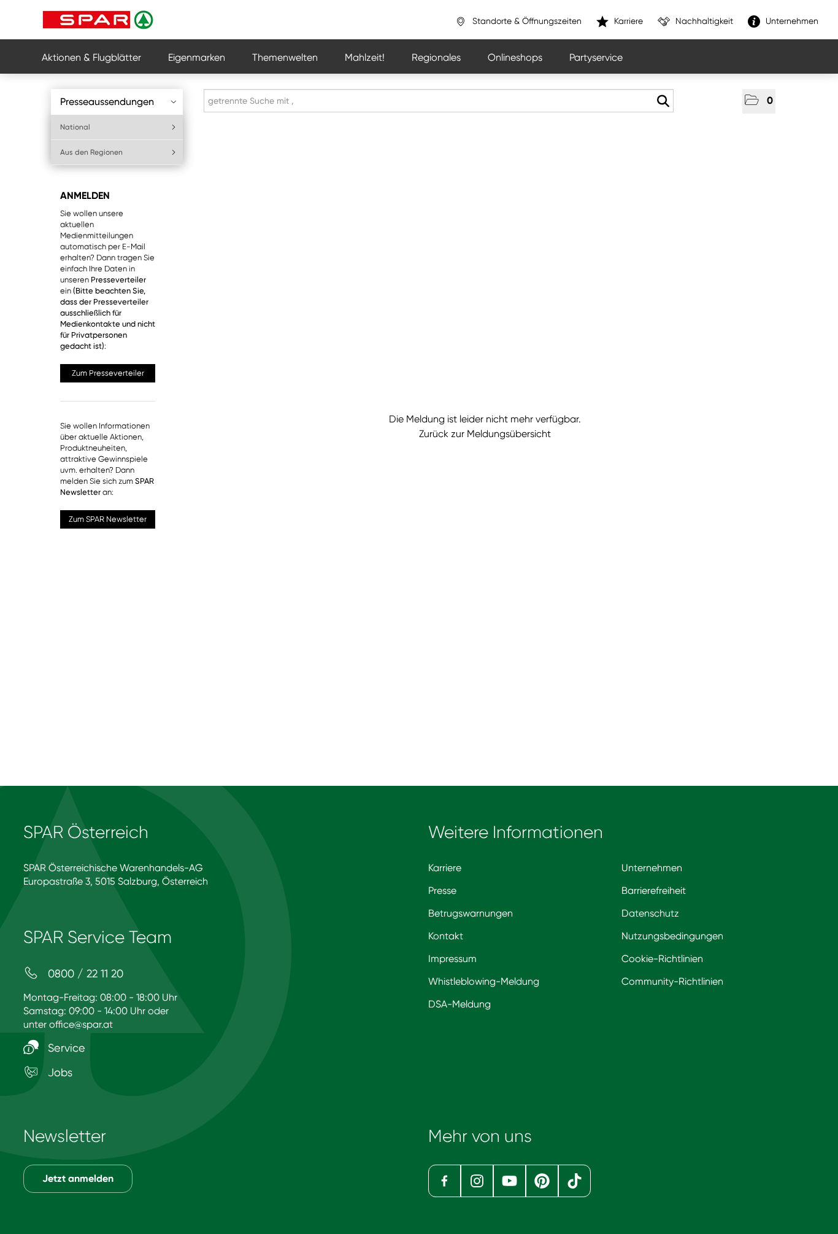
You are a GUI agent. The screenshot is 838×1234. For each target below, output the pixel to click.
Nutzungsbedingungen (672, 936)
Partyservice (596, 57)
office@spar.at (81, 1024)
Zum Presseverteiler (108, 373)
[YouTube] (509, 1181)
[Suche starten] (663, 101)
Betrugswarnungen (470, 913)
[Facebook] (444, 1181)
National (75, 127)
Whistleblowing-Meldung (483, 981)
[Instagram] (477, 1181)
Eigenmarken (196, 57)
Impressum (452, 958)
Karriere (444, 868)
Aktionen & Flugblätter (91, 57)
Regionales (436, 57)
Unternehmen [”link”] (790, 21)
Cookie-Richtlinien (662, 958)
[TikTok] (574, 1181)
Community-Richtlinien (672, 981)
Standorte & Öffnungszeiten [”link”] (526, 21)
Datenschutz (650, 913)
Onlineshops (515, 57)
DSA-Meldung (459, 1004)
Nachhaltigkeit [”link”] (703, 21)
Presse (442, 890)
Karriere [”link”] (627, 21)
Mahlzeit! (365, 57)
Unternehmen (651, 868)
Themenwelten (285, 57)
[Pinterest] (542, 1181)
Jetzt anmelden (77, 1178)
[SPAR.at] (99, 19)
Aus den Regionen (91, 152)
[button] (758, 101)
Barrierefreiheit (653, 890)
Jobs (58, 1072)
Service (65, 1047)
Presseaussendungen (107, 101)
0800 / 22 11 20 (84, 973)
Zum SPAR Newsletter (108, 519)
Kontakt (445, 936)
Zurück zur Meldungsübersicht (485, 434)
